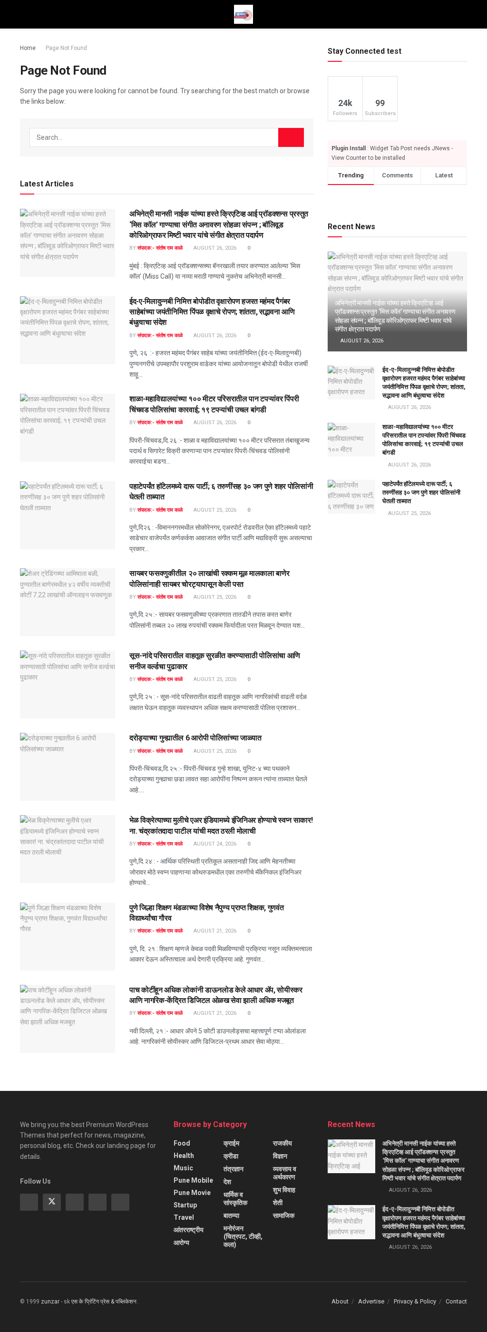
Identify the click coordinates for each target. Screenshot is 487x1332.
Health (184, 1155)
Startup (185, 1205)
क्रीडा (231, 1156)
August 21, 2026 (214, 931)
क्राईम (231, 1143)
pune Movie (192, 1192)
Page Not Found (66, 48)
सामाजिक (283, 1215)
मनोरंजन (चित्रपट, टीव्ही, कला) (243, 1236)
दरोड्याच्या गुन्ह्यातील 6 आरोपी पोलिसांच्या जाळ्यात (195, 737)
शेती (277, 1202)
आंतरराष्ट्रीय (189, 1230)
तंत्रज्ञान (234, 1169)
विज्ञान (280, 1156)
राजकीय (282, 1143)
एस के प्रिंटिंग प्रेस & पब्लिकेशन (103, 1301)
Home (28, 48)
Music (183, 1168)
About (340, 1301)
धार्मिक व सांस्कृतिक (235, 1198)
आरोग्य (181, 1242)
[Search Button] (291, 137)
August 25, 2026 (214, 510)
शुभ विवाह (284, 1190)
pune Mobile (193, 1180)
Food (182, 1143)
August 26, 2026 (214, 248)
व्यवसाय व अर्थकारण (284, 1173)
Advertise (371, 1301)
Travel (184, 1217)
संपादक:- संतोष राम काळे (160, 248)
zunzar (50, 1301)
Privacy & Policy (415, 1301)
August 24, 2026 (214, 844)
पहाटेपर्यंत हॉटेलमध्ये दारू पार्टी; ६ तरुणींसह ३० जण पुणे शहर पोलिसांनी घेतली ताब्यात (421, 492)
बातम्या (231, 1215)
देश (227, 1182)
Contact (456, 1301)
